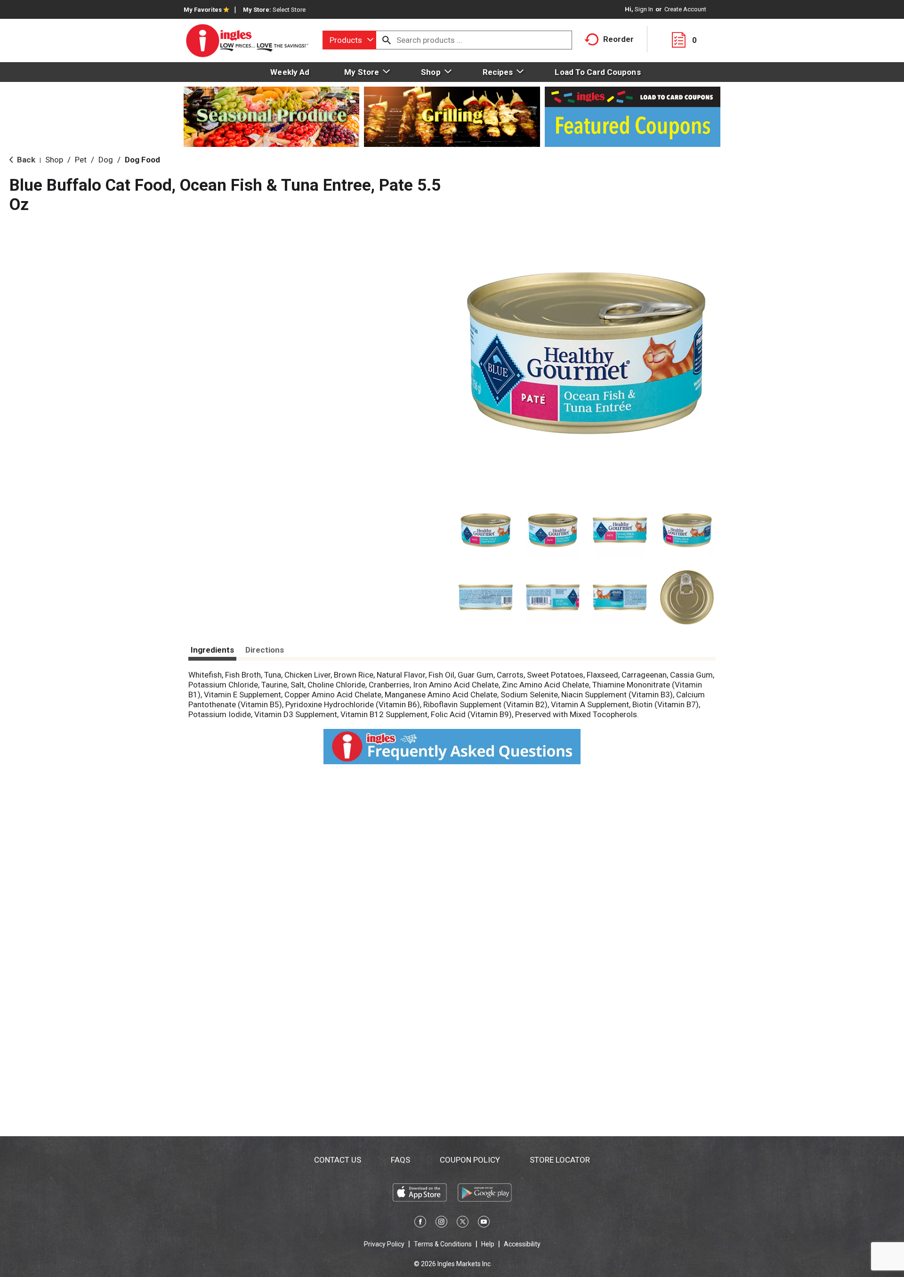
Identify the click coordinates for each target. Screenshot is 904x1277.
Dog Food (142, 159)
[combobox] (349, 40)
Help (487, 1244)
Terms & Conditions (443, 1244)
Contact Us (337, 1159)
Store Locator (560, 1159)
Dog (105, 159)
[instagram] (441, 1223)
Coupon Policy (470, 1159)
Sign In (644, 9)
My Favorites (203, 9)
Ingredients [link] (212, 650)
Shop (54, 159)
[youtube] (484, 1223)
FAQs (400, 1159)
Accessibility (522, 1244)
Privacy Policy (384, 1244)
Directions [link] (264, 650)
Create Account (685, 9)
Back (25, 159)
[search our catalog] (386, 40)
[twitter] (462, 1223)
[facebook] (420, 1223)
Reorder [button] (618, 39)
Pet (81, 159)
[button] (486, 530)
